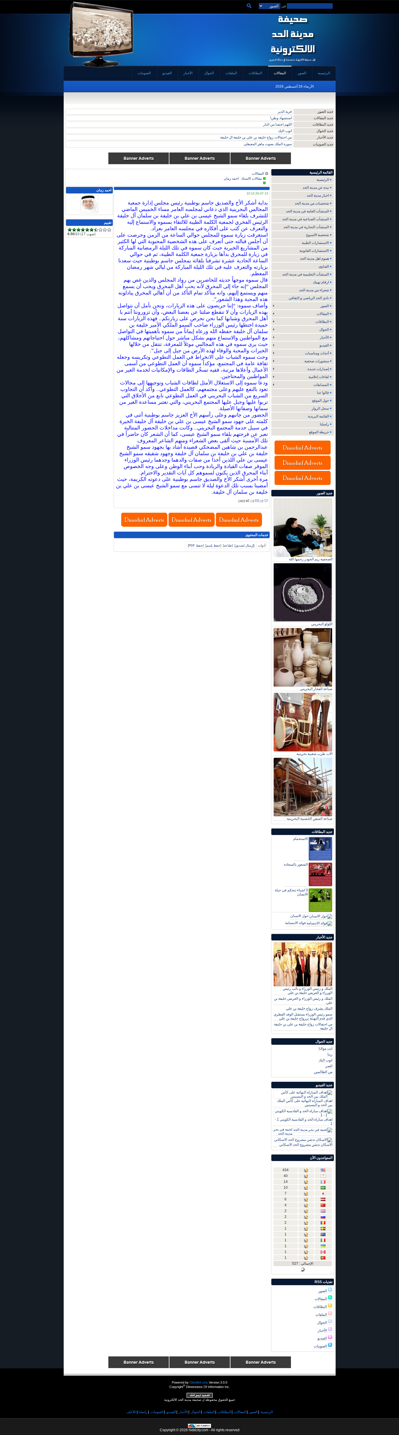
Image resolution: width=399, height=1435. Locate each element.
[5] (87, 230)
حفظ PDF (196, 545)
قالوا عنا (323, 393)
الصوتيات (321, 1346)
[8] (100, 230)
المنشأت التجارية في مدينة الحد (306, 227)
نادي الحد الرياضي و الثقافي (309, 298)
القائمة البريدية (318, 416)
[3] (78, 230)
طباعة (228, 545)
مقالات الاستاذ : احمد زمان (243, 178)
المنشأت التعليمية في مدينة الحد (305, 274)
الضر (328, 1066)
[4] (83, 230)
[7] (96, 230)
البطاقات (320, 1307)
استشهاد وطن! (281, 118)
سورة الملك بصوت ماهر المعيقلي (268, 144)
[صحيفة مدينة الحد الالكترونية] (292, 64)
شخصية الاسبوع (317, 235)
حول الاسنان (299, 916)
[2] (74, 230)
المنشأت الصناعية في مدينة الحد (305, 219)
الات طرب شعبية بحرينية (314, 754)
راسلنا (324, 424)
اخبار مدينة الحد (318, 195)
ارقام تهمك (321, 282)
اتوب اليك (285, 131)
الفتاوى (323, 266)
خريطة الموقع (319, 432)
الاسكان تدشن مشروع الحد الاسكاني (305, 1145)
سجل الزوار (320, 408)
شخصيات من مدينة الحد (312, 203)
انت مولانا (325, 1048)
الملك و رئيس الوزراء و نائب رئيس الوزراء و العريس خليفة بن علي (307, 991)
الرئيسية (323, 180)
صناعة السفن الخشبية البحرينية (309, 819)
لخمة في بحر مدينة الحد (282, 1131)
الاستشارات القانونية (314, 251)
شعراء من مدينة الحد (314, 290)
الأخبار (323, 1330)
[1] (69, 230)
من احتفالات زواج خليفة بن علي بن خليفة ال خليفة (256, 137)
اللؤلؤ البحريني (321, 624)
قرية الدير (285, 112)
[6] (91, 230)
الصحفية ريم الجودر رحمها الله (310, 559)
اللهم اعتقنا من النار (277, 124)
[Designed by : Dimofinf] (199, 1396)
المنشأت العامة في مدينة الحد (307, 211)
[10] (109, 230)
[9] (105, 230)
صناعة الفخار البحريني (316, 689)
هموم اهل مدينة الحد (314, 259)
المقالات (321, 1299)
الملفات (321, 1315)
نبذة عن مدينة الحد (316, 188)
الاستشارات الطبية (315, 243)
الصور (323, 1291)
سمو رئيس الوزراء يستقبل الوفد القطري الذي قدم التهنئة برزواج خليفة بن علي (303, 1016)
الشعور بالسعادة (296, 864)
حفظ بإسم (213, 545)
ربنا (329, 1054)
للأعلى (131, 1412)
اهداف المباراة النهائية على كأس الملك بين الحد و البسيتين (304, 1103)
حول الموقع (320, 400)
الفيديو (323, 1338)
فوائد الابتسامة (295, 923)
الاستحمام (300, 839)
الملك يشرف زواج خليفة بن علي (309, 1008)
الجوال (322, 1322)
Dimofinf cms (199, 1382)
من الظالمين (323, 1072)
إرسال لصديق (244, 545)
